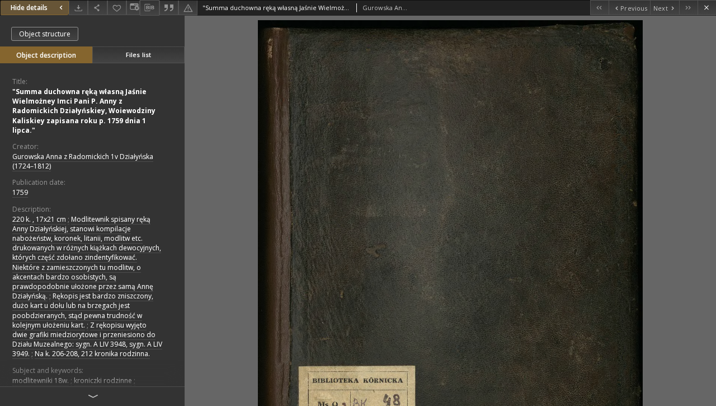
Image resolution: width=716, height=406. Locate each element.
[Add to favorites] (116, 7)
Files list (138, 54)
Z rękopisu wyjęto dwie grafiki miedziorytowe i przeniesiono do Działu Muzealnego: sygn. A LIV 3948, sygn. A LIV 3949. (87, 339)
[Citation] (168, 7)
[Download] (78, 7)
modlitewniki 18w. (40, 380)
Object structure (44, 34)
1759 (20, 192)
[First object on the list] (599, 7)
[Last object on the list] (688, 7)
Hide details (29, 7)
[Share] (97, 7)
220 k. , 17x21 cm (39, 219)
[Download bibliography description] (149, 8)
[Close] (707, 7)
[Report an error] (187, 7)
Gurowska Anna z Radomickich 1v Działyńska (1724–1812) (82, 161)
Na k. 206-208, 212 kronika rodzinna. (92, 353)
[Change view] (133, 7)
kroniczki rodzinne (103, 380)
